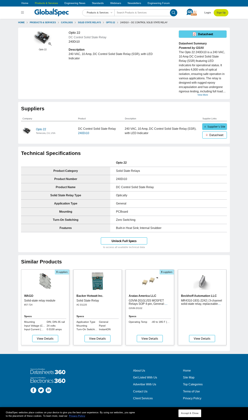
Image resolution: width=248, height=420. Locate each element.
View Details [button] (45, 339)
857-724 (28, 305)
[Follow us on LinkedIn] (48, 390)
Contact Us (140, 391)
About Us (139, 370)
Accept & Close (189, 413)
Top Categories (193, 384)
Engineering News (74, 3)
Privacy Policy (192, 398)
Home (24, 3)
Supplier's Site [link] (216, 126)
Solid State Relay (87, 300)
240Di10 (83, 133)
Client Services (143, 398)
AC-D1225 (81, 305)
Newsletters (134, 3)
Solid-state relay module (39, 300)
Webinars (115, 3)
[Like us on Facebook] (33, 390)
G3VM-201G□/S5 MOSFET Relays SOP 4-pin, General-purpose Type (147, 304)
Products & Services (46, 3)
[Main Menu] (23, 12)
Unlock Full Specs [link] (124, 241)
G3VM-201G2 (135, 308)
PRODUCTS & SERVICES (43, 22)
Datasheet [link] (205, 34)
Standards (98, 3)
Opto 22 (41, 129)
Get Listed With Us (145, 377)
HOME (21, 22)
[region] (124, 413)
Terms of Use (191, 391)
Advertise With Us (144, 384)
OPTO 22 (110, 22)
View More (203, 95)
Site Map (188, 377)
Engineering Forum (159, 3)
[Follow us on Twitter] (41, 390)
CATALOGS (67, 22)
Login (207, 12)
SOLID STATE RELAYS (89, 22)
